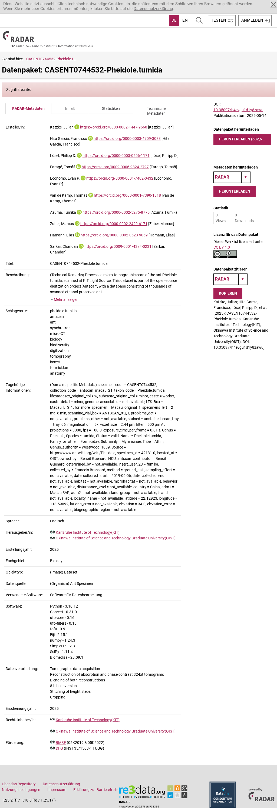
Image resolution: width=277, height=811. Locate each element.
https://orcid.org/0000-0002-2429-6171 (113, 224)
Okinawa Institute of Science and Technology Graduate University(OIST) (116, 538)
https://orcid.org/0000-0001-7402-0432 (119, 178)
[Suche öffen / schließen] (199, 20)
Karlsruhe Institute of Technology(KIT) (88, 532)
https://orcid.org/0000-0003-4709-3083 (127, 138)
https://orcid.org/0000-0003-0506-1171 (116, 155)
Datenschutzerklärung (153, 8)
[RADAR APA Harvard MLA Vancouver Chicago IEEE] (230, 279)
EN (185, 20)
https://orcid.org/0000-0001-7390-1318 (127, 195)
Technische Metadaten (156, 111)
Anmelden (252, 20)
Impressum (56, 789)
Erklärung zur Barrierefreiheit (97, 789)
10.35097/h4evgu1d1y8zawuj (238, 110)
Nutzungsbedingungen (21, 789)
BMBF (61, 742)
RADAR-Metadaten (28, 108)
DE (174, 20)
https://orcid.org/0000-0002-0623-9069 (114, 235)
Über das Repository (19, 784)
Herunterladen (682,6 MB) (244, 139)
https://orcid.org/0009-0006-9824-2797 (115, 167)
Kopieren (228, 293)
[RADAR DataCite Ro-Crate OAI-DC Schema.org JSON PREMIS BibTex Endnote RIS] (231, 177)
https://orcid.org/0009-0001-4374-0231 (117, 246)
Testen (218, 20)
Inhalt (70, 108)
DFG (59, 748)
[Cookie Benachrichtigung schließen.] (273, 4)
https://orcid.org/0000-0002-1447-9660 (113, 127)
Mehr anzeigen (66, 299)
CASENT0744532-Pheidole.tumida (55, 59)
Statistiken (111, 108)
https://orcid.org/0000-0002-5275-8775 (116, 212)
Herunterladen (234, 191)
